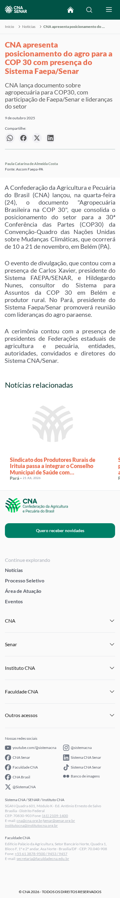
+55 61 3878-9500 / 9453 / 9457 (41, 853)
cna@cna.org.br (29, 820)
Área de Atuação (23, 591)
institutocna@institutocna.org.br (31, 825)
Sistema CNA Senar (86, 757)
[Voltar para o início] (70, 10)
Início (9, 27)
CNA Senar (21, 757)
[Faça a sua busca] (89, 10)
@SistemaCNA (24, 787)
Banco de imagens (85, 776)
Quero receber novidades (60, 530)
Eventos (14, 601)
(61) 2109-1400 (55, 815)
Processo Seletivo (24, 580)
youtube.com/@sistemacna (34, 747)
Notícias (28, 27)
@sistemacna (81, 747)
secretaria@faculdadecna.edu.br (43, 858)
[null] (10, 138)
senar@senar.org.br (59, 820)
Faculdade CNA (25, 767)
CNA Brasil (21, 777)
